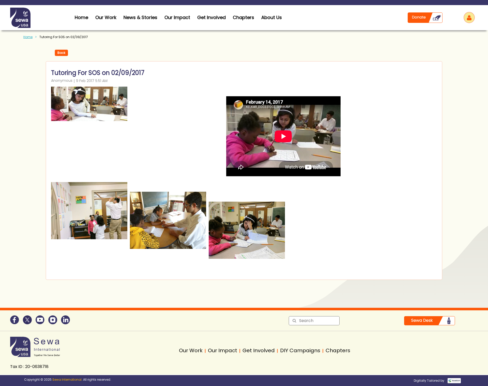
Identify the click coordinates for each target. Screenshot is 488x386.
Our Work (105, 17)
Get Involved (211, 17)
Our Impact (177, 17)
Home (28, 37)
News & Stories (140, 17)
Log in (469, 17)
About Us (271, 17)
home (81, 17)
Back (61, 53)
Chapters (243, 17)
